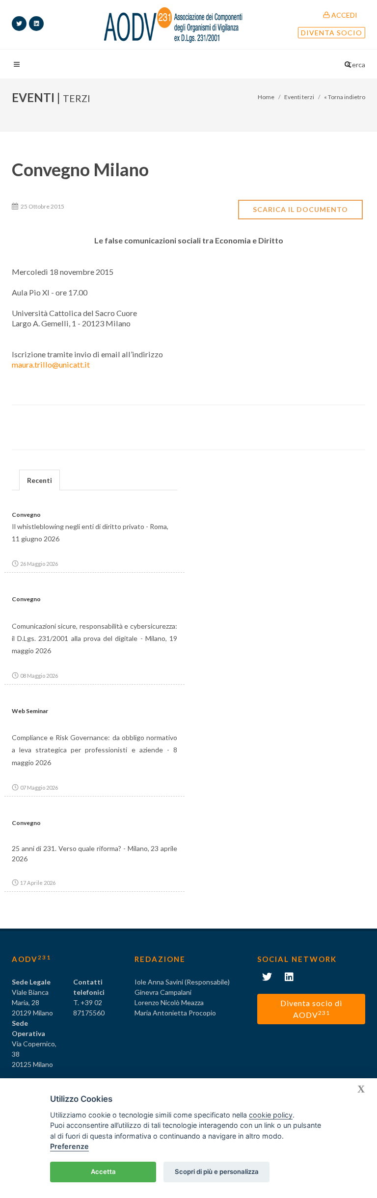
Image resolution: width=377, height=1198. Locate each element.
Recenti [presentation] (39, 480)
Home (266, 97)
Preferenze (69, 1146)
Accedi (343, 15)
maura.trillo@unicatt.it (51, 364)
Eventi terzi (299, 97)
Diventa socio (331, 32)
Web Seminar (30, 711)
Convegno (26, 514)
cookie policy (271, 1115)
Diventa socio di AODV (311, 1008)
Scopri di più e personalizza (217, 1171)
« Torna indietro (344, 97)
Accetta (103, 1171)
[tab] (39, 480)
